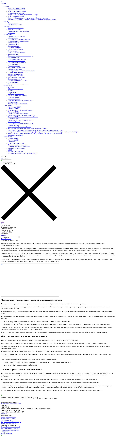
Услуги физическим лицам (16, 8)
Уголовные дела (13, 51)
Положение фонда (13, 118)
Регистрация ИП (13, 82)
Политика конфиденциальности (11, 404)
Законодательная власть (8, 417)
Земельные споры (13, 46)
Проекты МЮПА (13, 112)
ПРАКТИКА (8, 34)
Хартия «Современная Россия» (17, 104)
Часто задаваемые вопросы (16, 36)
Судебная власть (6, 420)
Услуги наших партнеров (16, 16)
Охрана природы (13, 125)
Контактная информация (15, 28)
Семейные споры (13, 44)
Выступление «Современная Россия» (19, 127)
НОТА (10, 150)
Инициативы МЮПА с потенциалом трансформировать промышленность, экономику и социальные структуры (43, 132)
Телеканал (11, 87)
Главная (3, 3)
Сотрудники (12, 92)
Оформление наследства (15, 49)
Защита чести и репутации (16, 67)
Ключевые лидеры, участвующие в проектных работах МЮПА (28, 128)
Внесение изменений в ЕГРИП (18, 80)
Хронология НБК (13, 140)
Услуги (6, 6)
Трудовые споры (13, 54)
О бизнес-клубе (13, 138)
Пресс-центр (8, 85)
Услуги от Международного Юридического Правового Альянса (28, 18)
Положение (11, 141)
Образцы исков (13, 38)
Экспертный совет (14, 122)
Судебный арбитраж (14, 47)
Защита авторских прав (15, 75)
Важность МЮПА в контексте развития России (23, 117)
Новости (10, 90)
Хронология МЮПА (14, 107)
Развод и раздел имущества (16, 52)
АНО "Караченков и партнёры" (10, 428)
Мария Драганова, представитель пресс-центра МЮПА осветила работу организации (35, 133)
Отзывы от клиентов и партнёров (18, 31)
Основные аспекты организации (18, 113)
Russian (6, 158)
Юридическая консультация (16, 10)
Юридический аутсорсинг (16, 13)
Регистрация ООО (14, 64)
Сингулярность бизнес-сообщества (19, 146)
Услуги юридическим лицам (17, 11)
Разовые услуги (13, 23)
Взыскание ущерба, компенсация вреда (20, 56)
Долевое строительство (15, 74)
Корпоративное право (15, 69)
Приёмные (11, 33)
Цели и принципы (14, 99)
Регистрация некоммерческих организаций (21, 71)
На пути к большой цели (15, 151)
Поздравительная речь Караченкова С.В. (20, 123)
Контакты (7, 26)
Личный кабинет (6, 239)
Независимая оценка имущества (18, 84)
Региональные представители (17, 95)
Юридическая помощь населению (18, 41)
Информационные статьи (16, 94)
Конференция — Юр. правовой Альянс (20, 120)
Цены (6, 21)
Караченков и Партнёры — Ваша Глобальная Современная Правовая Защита (32, 19)
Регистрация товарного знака (17, 62)
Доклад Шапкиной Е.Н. (15, 135)
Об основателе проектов (15, 89)
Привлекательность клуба (16, 143)
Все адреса (4, 235)
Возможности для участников (17, 145)
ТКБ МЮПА (8, 105)
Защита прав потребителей (16, 77)
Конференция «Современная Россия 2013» (21, 115)
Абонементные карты (15, 24)
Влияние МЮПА (13, 108)
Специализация (13, 102)
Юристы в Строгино (14, 29)
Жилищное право (13, 43)
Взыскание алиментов (15, 79)
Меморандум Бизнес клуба (16, 148)
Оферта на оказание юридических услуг (20, 100)
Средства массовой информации (11, 422)
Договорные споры (14, 66)
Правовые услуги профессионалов (19, 39)
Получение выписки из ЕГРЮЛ (18, 72)
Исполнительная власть (8, 418)
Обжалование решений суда (17, 59)
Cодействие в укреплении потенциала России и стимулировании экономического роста (35, 130)
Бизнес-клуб (8, 136)
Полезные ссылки (13, 97)
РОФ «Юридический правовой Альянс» (20, 110)
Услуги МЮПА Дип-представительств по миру (23, 14)
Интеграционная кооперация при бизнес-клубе (22, 153)
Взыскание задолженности (16, 61)
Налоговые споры (13, 57)
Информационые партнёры (9, 423)
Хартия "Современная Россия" (10, 427)
